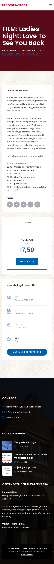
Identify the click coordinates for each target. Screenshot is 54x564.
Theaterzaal (20, 327)
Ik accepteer (27, 554)
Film (16, 341)
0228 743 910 (12, 417)
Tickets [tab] (27, 222)
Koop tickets (27, 261)
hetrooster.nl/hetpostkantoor (16, 527)
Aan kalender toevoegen (27, 352)
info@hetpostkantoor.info (18, 412)
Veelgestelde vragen (25, 442)
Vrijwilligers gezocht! (25, 467)
